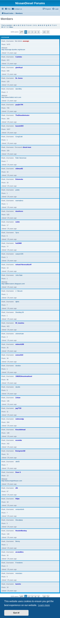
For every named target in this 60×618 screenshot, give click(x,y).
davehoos (19, 211)
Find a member (6, 25)
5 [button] (38, 32)
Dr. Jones (19, 78)
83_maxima (19, 323)
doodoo (18, 365)
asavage (26, 41)
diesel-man (27, 147)
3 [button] (32, 32)
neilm (17, 222)
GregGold (18, 136)
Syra (17, 232)
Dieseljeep (19, 520)
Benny (17, 541)
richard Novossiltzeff (23, 264)
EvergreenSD (20, 451)
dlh (16, 488)
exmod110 (19, 355)
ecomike (18, 440)
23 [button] (44, 32)
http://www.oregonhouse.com (11, 481)
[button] (21, 32)
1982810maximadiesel (23, 376)
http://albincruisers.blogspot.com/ (13, 284)
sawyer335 (19, 254)
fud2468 (18, 243)
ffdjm (17, 499)
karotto (18, 584)
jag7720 (18, 408)
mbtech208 (19, 344)
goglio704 (19, 104)
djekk (17, 302)
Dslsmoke (19, 179)
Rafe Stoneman (20, 158)
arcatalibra (19, 552)
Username (5, 37)
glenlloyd (19, 67)
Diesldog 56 (19, 312)
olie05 (17, 461)
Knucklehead (20, 429)
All (14, 25)
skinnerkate (19, 333)
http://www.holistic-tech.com (11, 97)
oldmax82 (19, 168)
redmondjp (19, 419)
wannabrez (19, 200)
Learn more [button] (44, 605)
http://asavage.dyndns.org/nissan (13, 49)
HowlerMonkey (21, 531)
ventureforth (19, 509)
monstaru (18, 573)
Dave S (18, 472)
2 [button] (28, 32)
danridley (18, 89)
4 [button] (35, 32)
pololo (17, 190)
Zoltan (17, 397)
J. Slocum (18, 291)
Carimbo (18, 57)
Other (11, 27)
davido (17, 387)
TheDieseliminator (22, 115)
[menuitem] (8, 9)
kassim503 (19, 126)
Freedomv (19, 563)
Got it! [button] (16, 613)
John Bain (18, 275)
